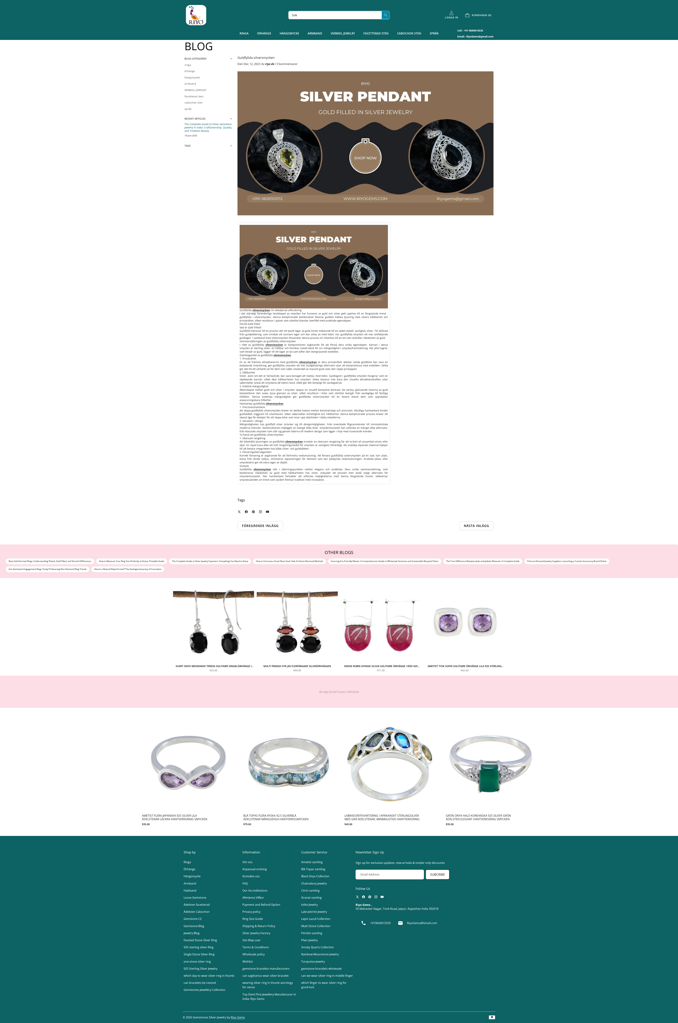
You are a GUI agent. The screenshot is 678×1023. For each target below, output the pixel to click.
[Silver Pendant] (314, 266)
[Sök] (386, 15)
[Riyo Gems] (196, 15)
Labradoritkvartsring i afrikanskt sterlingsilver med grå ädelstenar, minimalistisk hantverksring (382, 817)
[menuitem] (208, 65)
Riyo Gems (238, 1017)
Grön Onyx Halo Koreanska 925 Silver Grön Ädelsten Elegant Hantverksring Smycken (478, 817)
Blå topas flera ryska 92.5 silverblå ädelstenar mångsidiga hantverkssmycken (275, 817)
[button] (478, 15)
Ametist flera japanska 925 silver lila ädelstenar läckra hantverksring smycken (174, 817)
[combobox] (339, 15)
